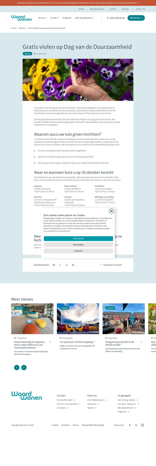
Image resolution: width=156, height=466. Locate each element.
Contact (113, 9)
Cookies (55, 425)
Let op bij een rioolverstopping (76, 342)
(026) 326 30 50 (117, 18)
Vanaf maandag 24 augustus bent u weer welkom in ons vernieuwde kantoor (29, 345)
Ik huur (42, 18)
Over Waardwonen (83, 18)
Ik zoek (54, 18)
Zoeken (139, 9)
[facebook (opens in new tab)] (129, 425)
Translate (125, 9)
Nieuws (81, 9)
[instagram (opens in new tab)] (142, 425)
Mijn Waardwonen (97, 9)
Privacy (75, 425)
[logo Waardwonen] (21, 18)
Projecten (67, 18)
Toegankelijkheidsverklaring (92, 425)
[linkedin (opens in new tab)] (136, 425)
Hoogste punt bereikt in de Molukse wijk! (120, 343)
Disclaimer (65, 425)
